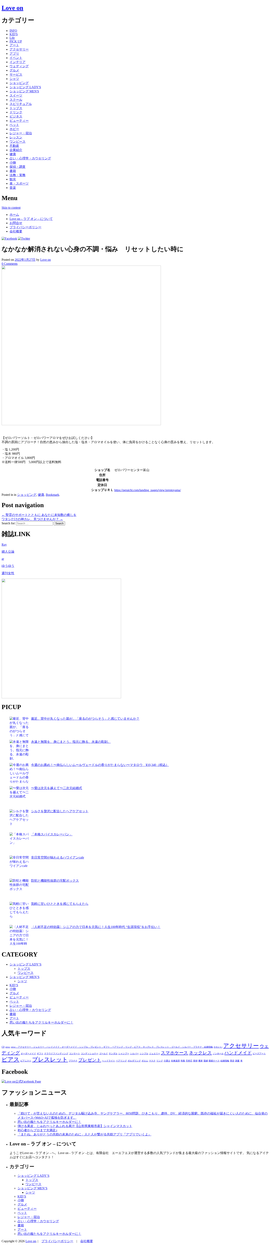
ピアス (11, 1059)
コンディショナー (89, 1053)
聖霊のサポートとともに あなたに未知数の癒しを (39, 515)
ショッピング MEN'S (24, 91)
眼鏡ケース (214, 1061)
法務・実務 (17, 175)
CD (3, 1047)
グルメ (14, 70)
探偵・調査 (17, 166)
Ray (4, 544)
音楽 (13, 187)
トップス (16, 108)
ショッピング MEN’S (24, 977)
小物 (13, 162)
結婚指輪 (224, 1061)
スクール (16, 99)
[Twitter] (24, 238)
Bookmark (52, 494)
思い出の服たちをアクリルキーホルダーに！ (41, 1022)
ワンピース (17, 141)
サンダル (113, 1053)
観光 (13, 179)
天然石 (189, 1061)
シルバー (134, 1053)
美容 (232, 1061)
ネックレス (200, 1052)
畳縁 (206, 1061)
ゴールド (103, 1053)
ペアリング (121, 1061)
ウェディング (19, 66)
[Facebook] (9, 238)
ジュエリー (154, 1053)
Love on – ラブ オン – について (31, 218)
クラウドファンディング (56, 1053)
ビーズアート (259, 1053)
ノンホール (218, 1053)
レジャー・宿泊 (21, 133)
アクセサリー (19, 49)
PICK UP (16, 41)
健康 (13, 154)
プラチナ (73, 1061)
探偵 (195, 1061)
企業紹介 (16, 150)
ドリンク (16, 112)
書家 (200, 1061)
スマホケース (174, 1052)
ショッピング (19, 83)
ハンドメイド (238, 1052)
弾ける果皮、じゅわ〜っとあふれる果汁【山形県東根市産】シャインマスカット (75, 1126)
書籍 (13, 171)
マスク (152, 1061)
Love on (12, 7)
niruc (7, 1047)
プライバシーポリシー (25, 227)
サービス (16, 74)
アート (14, 45)
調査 (237, 1061)
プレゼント (89, 1060)
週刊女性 (8, 573)
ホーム (14, 214)
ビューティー (19, 120)
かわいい (218, 1047)
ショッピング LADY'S (25, 87)
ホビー (14, 129)
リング (159, 1061)
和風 (183, 1061)
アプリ (14, 53)
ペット (14, 124)
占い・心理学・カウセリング (30, 158)
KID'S (14, 34)
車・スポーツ (19, 183)
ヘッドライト (108, 1061)
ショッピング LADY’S (25, 964)
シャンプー (123, 1053)
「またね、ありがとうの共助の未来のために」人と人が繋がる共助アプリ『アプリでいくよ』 (84, 1134)
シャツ (14, 78)
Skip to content (11, 207)
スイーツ (16, 95)
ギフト (40, 1053)
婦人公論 (8, 551)
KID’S (14, 985)
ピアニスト (25, 1061)
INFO (13, 30)
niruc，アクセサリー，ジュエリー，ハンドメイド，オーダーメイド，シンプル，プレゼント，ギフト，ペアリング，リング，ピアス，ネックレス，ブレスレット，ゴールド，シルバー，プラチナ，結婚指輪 (112, 1047)
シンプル (144, 1053)
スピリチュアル (21, 104)
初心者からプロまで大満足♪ (37, 1130)
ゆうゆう (8, 565)
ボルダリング (134, 1061)
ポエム (145, 1061)
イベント (16, 57)
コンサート (74, 1053)
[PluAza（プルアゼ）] (61, 697)
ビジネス (16, 116)
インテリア (17, 62)
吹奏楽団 (175, 1061)
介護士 (167, 1061)
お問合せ (16, 223)
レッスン (16, 137)
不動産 (14, 145)
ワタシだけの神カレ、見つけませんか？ (32, 519)
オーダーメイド (28, 1053)
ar (3, 558)
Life (12, 38)
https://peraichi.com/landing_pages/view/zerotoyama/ (147, 490)
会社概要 (16, 231)
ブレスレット (50, 1059)
